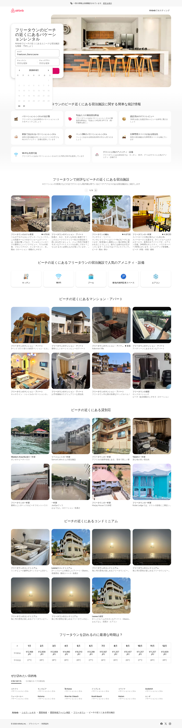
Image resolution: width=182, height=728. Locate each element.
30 (19, 106)
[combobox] (37, 54)
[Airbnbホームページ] (17, 10)
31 (24, 106)
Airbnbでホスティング (159, 10)
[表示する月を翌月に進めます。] (48, 70)
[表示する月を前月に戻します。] (19, 70)
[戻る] (86, 190)
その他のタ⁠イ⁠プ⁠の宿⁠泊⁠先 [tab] (35, 681)
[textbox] (26, 63)
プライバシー (34, 724)
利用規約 (45, 724)
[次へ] (96, 190)
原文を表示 (107, 3)
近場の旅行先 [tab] (16, 681)
